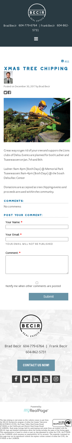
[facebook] (16, 379)
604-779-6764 (28, 25)
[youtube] (46, 379)
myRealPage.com (36, 410)
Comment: (12, 253)
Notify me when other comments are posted (33, 286)
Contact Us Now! (36, 365)
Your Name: (13, 222)
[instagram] (56, 379)
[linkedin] (36, 379)
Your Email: (13, 234)
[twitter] (26, 379)
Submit (48, 296)
